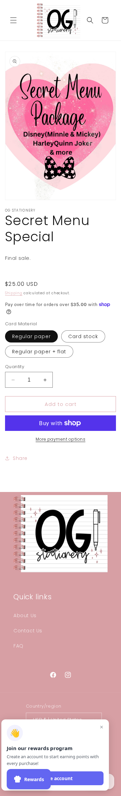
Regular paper (31, 336)
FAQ (18, 645)
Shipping (14, 293)
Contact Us (27, 630)
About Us (25, 615)
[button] (13, 20)
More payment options (60, 439)
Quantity (14, 366)
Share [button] (20, 458)
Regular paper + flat (39, 351)
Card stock (83, 336)
